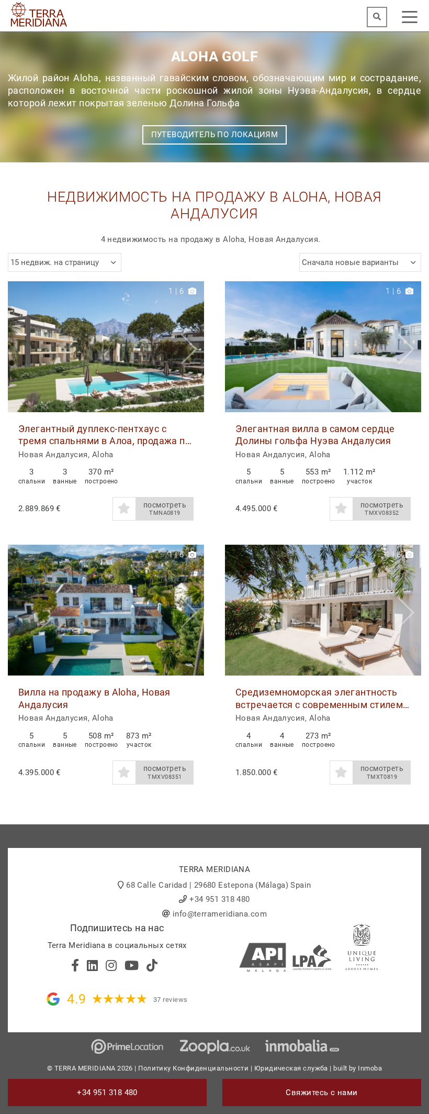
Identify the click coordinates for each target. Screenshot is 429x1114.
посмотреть (165, 509)
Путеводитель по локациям (214, 134)
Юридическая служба (291, 1068)
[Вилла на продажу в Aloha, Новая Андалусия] (106, 610)
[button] (192, 346)
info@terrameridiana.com (220, 914)
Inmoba (370, 1068)
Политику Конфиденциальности (193, 1068)
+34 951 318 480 (219, 899)
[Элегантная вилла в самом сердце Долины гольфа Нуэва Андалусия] (323, 346)
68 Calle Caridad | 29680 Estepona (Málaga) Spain (218, 885)
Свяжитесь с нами (321, 1092)
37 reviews (170, 999)
